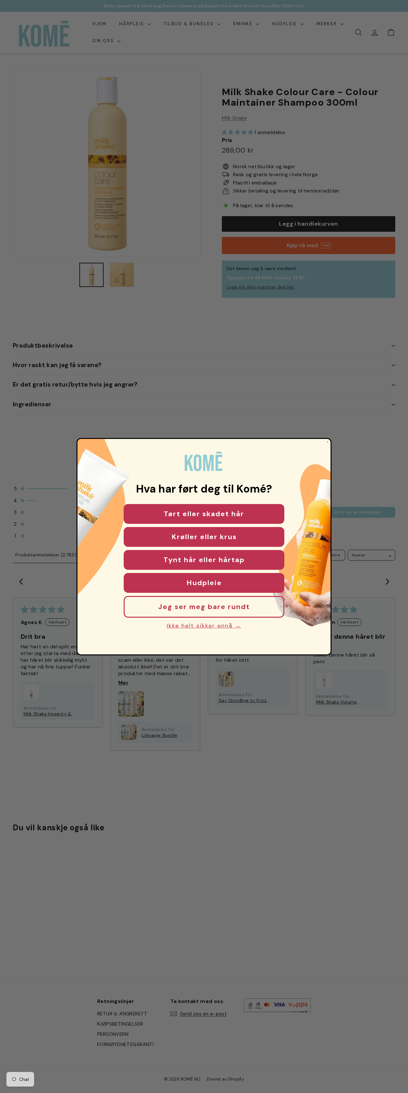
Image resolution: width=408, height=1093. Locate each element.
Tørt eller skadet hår (204, 513)
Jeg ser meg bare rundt (204, 606)
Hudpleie (204, 582)
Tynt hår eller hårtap (204, 559)
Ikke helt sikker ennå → (204, 625)
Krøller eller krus (204, 536)
